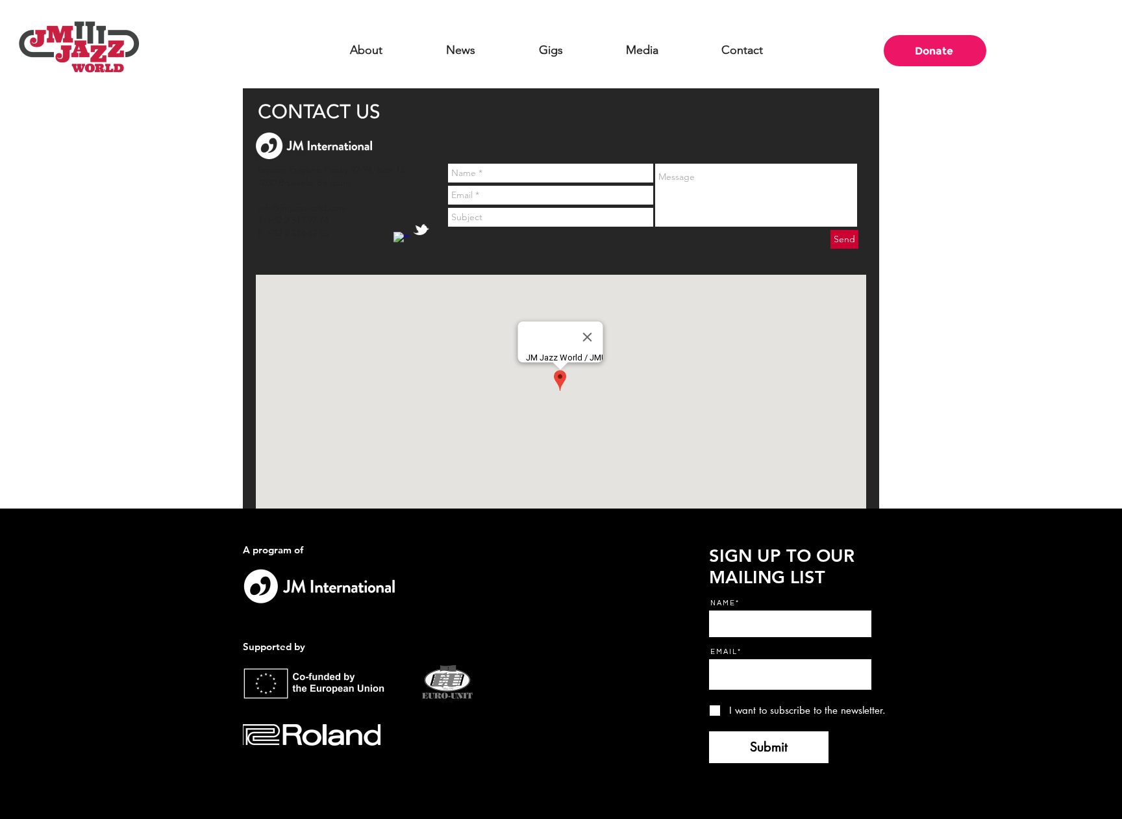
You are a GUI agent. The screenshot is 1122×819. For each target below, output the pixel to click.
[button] (366, 50)
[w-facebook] (401, 240)
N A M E (722, 603)
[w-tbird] (421, 229)
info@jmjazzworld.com (302, 208)
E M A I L (723, 651)
